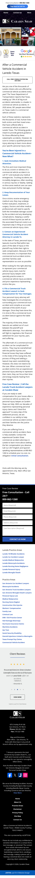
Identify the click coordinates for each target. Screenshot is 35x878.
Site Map (17, 816)
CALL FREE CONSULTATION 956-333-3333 (17, 80)
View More (17, 697)
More (29, 13)
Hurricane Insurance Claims (13, 624)
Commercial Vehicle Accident (13, 642)
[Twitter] (15, 775)
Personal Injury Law (10, 596)
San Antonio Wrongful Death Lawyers (17, 593)
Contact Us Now (17, 539)
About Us (17, 802)
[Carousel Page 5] (23, 689)
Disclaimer (17, 809)
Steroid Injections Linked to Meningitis (17, 636)
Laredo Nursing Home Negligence (15, 566)
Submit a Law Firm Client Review (17, 704)
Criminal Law (7, 614)
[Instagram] (25, 775)
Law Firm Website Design (17, 873)
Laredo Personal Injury (11, 569)
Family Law (6, 611)
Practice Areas (8, 579)
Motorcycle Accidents (10, 586)
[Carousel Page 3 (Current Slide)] (17, 689)
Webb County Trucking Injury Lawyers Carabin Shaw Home (17, 21)
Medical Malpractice (10, 599)
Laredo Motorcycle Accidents (13, 563)
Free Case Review (10, 488)
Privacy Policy (17, 813)
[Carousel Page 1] (11, 689)
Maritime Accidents (10, 627)
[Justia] (20, 775)
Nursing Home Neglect (11, 602)
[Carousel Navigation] (17, 689)
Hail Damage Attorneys (11, 621)
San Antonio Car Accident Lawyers (15, 583)
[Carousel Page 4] (20, 689)
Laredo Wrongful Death (11, 572)
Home (6, 13)
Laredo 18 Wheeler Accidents (13, 554)
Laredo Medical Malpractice (13, 560)
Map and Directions (17, 737)
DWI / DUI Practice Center (12, 618)
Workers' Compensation (11, 608)
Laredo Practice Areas (12, 550)
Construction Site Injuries (12, 605)
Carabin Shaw (24, 864)
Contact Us (17, 13)
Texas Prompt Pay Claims (12, 639)
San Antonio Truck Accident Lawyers (16, 590)
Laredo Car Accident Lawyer (13, 557)
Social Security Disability (11, 633)
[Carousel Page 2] (14, 689)
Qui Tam (5, 630)
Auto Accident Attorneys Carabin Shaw (17, 765)
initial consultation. (20, 455)
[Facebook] (9, 775)
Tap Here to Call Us (17, 6)
